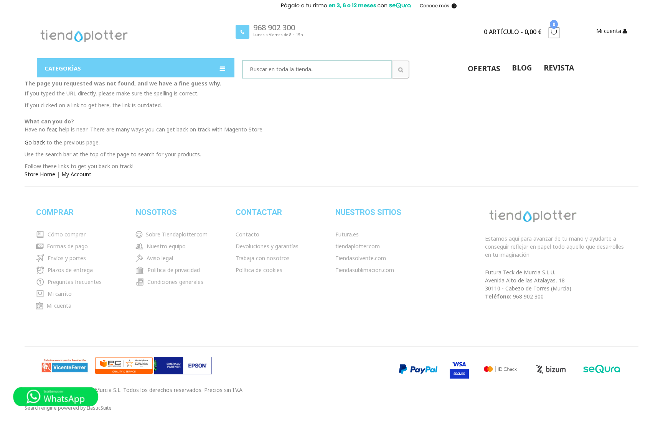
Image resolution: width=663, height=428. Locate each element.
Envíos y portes (66, 258)
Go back (35, 142)
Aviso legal (159, 258)
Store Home (40, 174)
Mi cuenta (58, 305)
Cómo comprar (66, 234)
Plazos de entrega (69, 270)
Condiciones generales (174, 281)
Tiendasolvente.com (360, 258)
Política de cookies (259, 270)
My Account (76, 174)
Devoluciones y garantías (267, 246)
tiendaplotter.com (357, 246)
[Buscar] (400, 69)
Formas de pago (66, 246)
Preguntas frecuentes (74, 281)
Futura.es (347, 234)
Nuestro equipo (165, 246)
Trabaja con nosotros (263, 258)
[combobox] (317, 69)
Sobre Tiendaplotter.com (176, 234)
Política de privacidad (173, 270)
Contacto (247, 234)
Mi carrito (59, 293)
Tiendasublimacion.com (364, 270)
